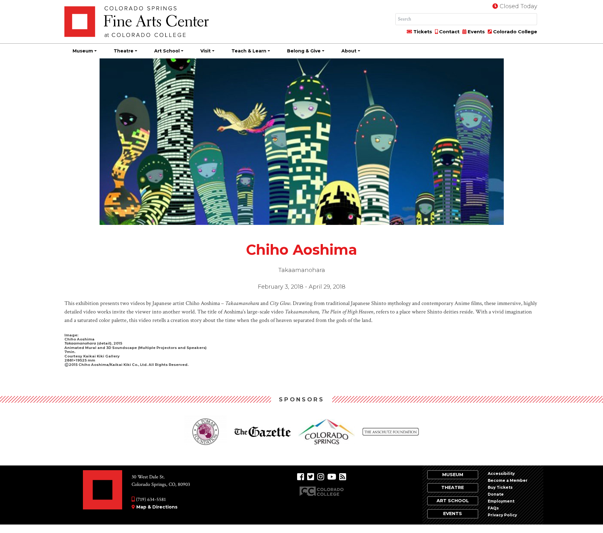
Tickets (422, 32)
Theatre (123, 51)
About (348, 51)
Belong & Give (304, 51)
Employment (501, 501)
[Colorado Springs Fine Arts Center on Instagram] (320, 477)
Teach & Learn (248, 51)
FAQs (493, 508)
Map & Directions (156, 507)
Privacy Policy (502, 515)
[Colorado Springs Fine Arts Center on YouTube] (331, 477)
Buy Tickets (500, 487)
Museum (83, 51)
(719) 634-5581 (150, 499)
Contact (448, 32)
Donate (496, 494)
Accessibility (501, 473)
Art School (167, 51)
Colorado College (514, 32)
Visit (205, 51)
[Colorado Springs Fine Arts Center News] (342, 477)
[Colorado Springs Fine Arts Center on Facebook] (300, 477)
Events (475, 32)
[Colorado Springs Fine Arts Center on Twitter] (310, 477)
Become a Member (508, 480)
